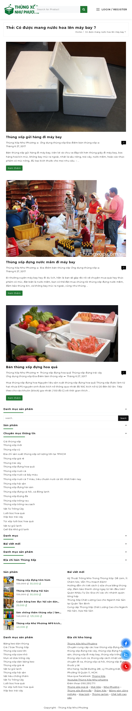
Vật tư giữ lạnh (12, 525)
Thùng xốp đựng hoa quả (19, 466)
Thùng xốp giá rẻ (13, 458)
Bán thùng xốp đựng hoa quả (32, 367)
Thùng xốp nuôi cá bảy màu (20, 474)
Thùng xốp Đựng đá (15, 496)
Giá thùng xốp (12, 441)
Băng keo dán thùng (16, 643)
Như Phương (111, 687)
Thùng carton (100, 694)
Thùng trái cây (12, 463)
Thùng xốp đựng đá (79, 690)
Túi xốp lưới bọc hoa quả (18, 521)
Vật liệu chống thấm (16, 676)
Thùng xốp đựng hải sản (18, 487)
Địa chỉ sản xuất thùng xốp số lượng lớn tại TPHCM (34, 454)
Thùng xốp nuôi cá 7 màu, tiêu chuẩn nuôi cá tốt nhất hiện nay (42, 479)
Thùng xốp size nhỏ (15, 654)
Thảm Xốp (100, 690)
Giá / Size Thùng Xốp (16, 647)
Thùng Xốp (98, 676)
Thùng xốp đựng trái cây (87, 372)
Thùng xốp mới (12, 445)
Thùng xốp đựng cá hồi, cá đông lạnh (26, 491)
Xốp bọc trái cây (13, 516)
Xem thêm (14, 169)
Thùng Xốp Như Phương (21, 142)
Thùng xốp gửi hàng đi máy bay (34, 137)
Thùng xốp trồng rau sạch (19, 504)
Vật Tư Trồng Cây (13, 508)
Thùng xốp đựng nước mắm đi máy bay (40, 262)
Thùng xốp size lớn (15, 650)
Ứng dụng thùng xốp (53, 142)
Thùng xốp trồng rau (16, 500)
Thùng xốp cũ (11, 449)
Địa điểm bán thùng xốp (82, 142)
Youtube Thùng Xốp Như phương (87, 679)
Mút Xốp (96, 687)
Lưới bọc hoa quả (14, 513)
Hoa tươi (84, 694)
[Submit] (83, 9)
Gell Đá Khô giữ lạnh (16, 529)
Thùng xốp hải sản (14, 483)
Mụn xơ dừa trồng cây (16, 658)
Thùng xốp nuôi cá (14, 471)
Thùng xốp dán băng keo (18, 661)
